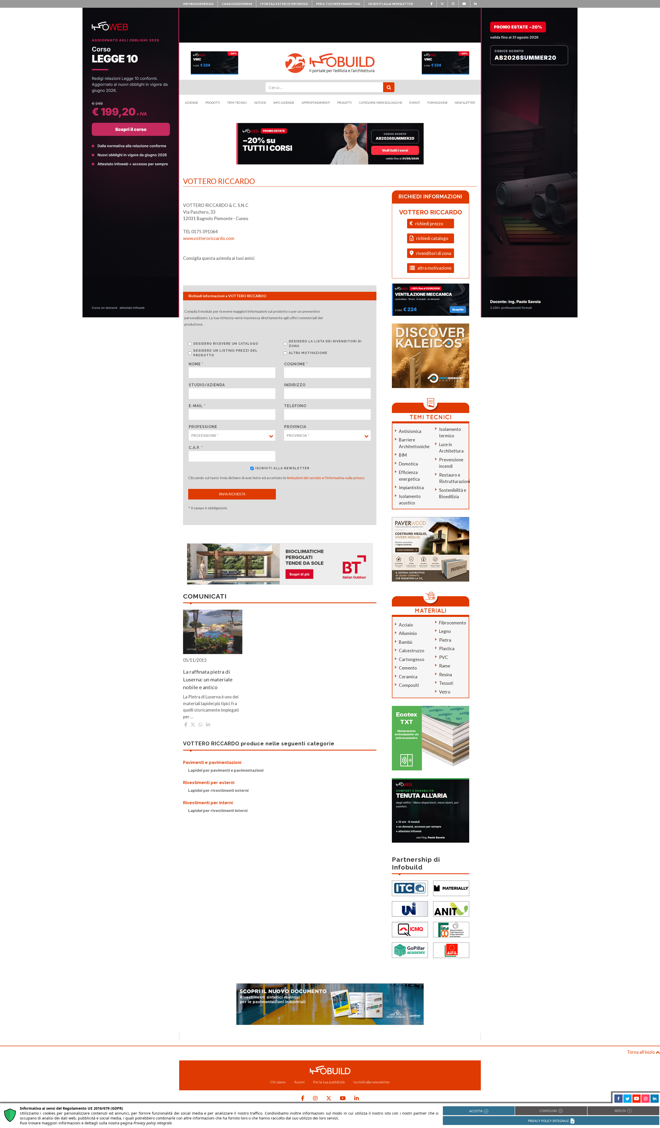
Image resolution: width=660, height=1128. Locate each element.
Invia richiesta (232, 494)
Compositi (409, 685)
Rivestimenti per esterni (208, 782)
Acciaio (406, 624)
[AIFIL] (451, 949)
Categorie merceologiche (380, 102)
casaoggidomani (237, 4)
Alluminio (408, 633)
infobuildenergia (198, 4)
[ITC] (410, 887)
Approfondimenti (316, 102)
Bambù (405, 642)
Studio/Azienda (207, 385)
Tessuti (446, 683)
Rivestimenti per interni (208, 802)
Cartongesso (411, 659)
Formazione (437, 102)
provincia (295, 427)
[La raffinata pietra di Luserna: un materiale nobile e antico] (212, 632)
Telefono (295, 406)
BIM (403, 455)
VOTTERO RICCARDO (430, 212)
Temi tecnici (237, 102)
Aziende (191, 102)
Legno (445, 631)
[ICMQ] (410, 929)
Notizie (260, 102)
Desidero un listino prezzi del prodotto (225, 353)
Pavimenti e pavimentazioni (212, 762)
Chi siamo (278, 1082)
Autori (299, 1082)
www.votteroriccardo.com (208, 238)
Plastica (447, 648)
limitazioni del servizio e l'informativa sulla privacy (326, 478)
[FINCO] (451, 929)
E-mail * (197, 406)
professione (203, 427)
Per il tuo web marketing (338, 4)
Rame (444, 665)
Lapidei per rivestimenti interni (218, 810)
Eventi (414, 102)
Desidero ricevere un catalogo (225, 343)
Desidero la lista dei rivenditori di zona (325, 344)
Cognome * (296, 364)
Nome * (196, 364)
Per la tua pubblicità (329, 1082)
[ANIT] (451, 908)
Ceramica (408, 676)
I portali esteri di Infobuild (284, 4)
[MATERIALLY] (451, 887)
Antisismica (410, 431)
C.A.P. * (196, 448)
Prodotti (212, 102)
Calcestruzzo (411, 650)
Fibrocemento (452, 622)
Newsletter (465, 102)
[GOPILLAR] (410, 949)
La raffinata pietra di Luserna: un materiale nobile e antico (208, 679)
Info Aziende (283, 102)
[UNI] (410, 908)
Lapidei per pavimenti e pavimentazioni (225, 770)
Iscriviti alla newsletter (390, 4)
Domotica (408, 463)
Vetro (444, 692)
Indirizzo (295, 385)
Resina (445, 674)
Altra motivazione (308, 353)
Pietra (445, 640)
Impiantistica (411, 487)
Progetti (344, 102)
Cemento (408, 668)
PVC (443, 657)
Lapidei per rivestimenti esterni (218, 790)
